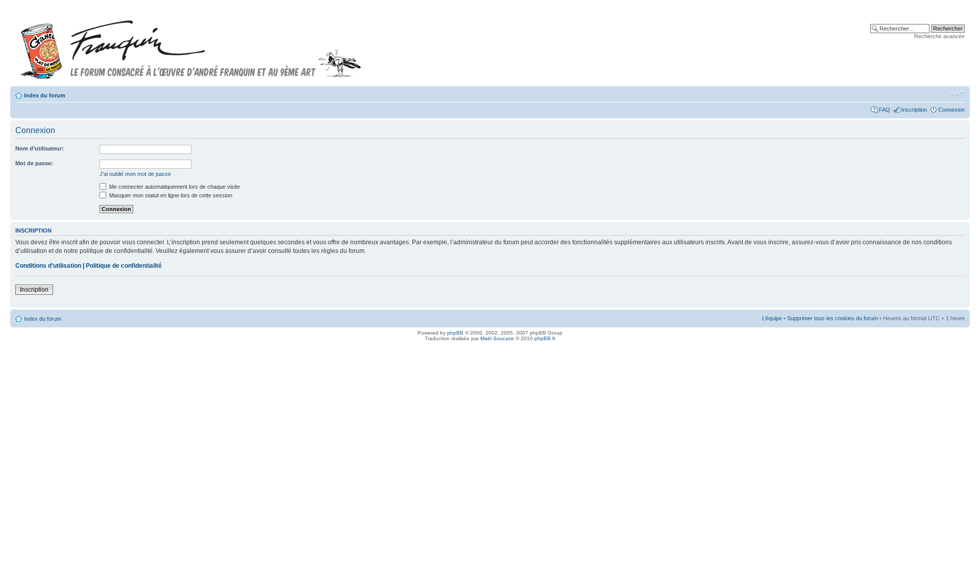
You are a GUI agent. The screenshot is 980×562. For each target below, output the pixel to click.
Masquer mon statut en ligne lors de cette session (170, 195)
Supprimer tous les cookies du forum (832, 318)
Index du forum (44, 95)
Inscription (914, 110)
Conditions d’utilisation (48, 265)
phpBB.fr (544, 338)
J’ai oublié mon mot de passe (135, 174)
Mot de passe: (34, 163)
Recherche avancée (939, 36)
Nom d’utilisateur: (39, 148)
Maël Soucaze (497, 338)
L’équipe (772, 318)
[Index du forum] (191, 45)
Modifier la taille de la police (957, 93)
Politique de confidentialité (124, 265)
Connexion (951, 110)
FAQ (884, 110)
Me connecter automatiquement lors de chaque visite (174, 187)
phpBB (455, 333)
